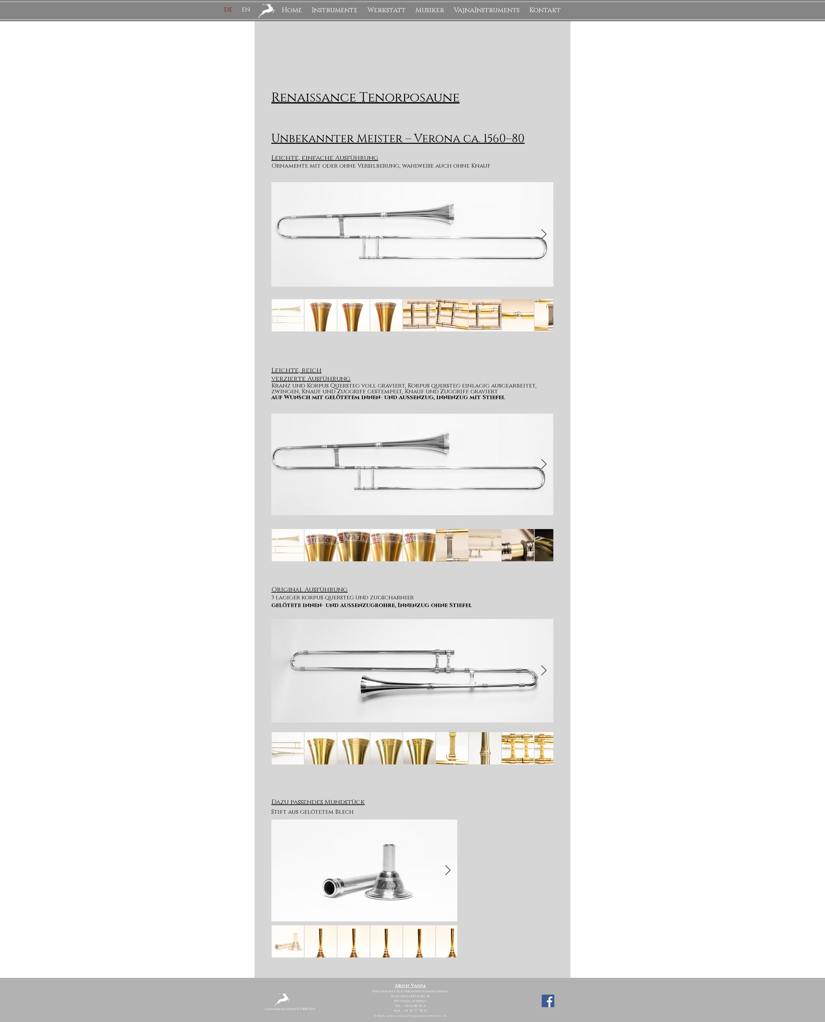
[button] (335, 10)
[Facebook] (548, 1001)
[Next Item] (543, 234)
